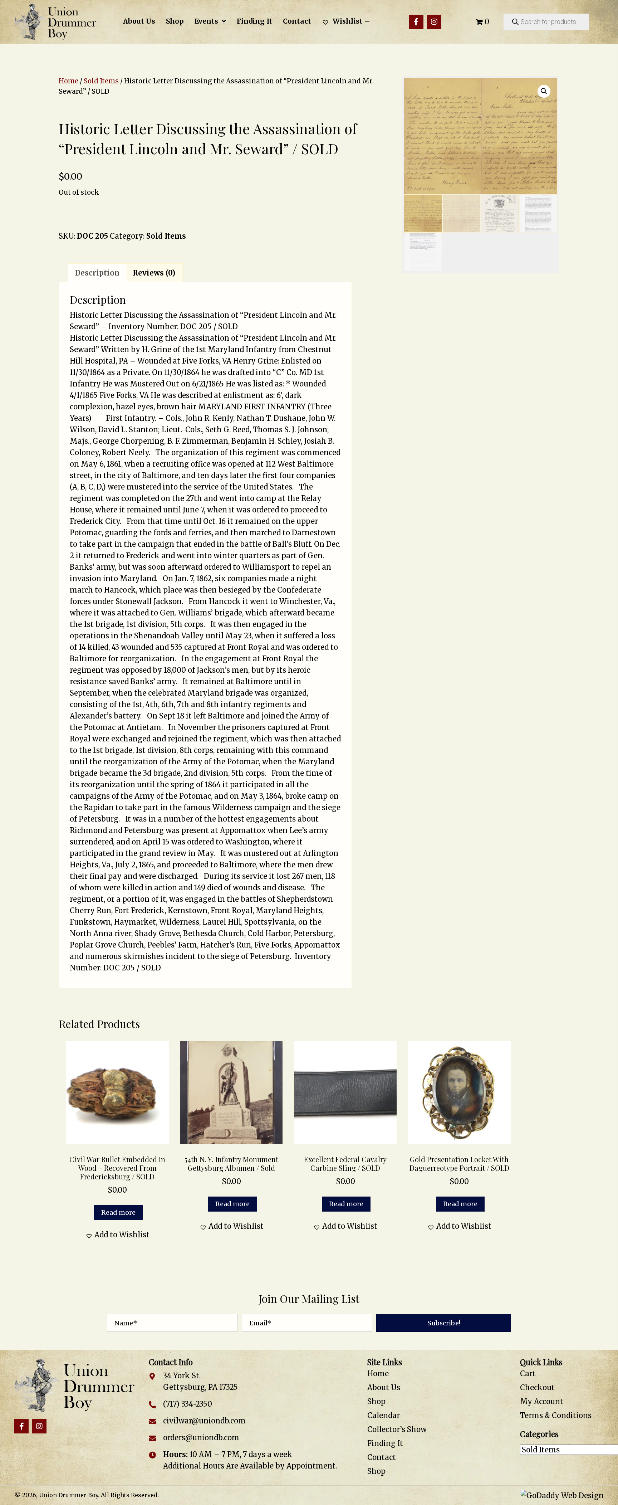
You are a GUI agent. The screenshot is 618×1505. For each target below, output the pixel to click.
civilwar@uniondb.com (204, 1421)
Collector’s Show (397, 1429)
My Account (541, 1401)
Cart (528, 1373)
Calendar (383, 1415)
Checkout (537, 1387)
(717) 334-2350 (187, 1404)
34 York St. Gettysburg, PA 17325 (200, 1382)
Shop (376, 1401)
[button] (416, 22)
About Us (383, 1387)
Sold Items (101, 81)
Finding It (385, 1443)
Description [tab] (97, 272)
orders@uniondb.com (201, 1437)
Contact (381, 1457)
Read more (118, 1212)
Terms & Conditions (556, 1415)
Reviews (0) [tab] (154, 272)
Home (68, 81)
